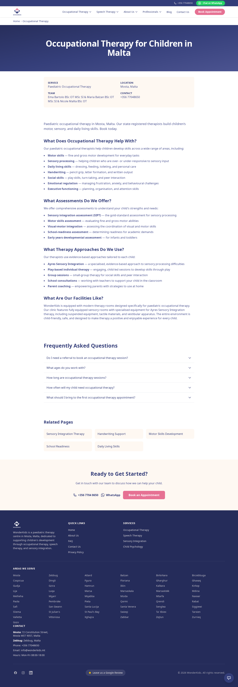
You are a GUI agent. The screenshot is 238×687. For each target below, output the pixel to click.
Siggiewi (197, 606)
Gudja (16, 585)
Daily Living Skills (109, 446)
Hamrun (89, 585)
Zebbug (53, 575)
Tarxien (196, 611)
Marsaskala (127, 591)
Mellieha (18, 596)
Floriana (125, 580)
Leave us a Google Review (108, 672)
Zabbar (124, 617)
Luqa (52, 591)
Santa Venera (128, 606)
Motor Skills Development (166, 434)
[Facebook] (15, 672)
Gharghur (162, 580)
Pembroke (54, 601)
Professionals (150, 11)
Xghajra (89, 617)
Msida (124, 596)
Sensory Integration (134, 541)
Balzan (124, 575)
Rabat (195, 601)
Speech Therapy (106, 11)
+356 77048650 (185, 3)
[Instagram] (23, 672)
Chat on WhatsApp (212, 3)
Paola (16, 601)
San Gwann (55, 606)
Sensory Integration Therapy (65, 434)
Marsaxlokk (162, 591)
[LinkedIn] (30, 672)
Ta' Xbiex (161, 611)
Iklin (122, 585)
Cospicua (18, 580)
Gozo (16, 622)
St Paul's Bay (92, 611)
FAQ (70, 541)
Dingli (52, 580)
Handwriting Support (112, 434)
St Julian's (54, 611)
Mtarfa (160, 596)
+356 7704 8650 (88, 495)
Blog (169, 12)
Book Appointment (209, 11)
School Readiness (58, 446)
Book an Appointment (144, 495)
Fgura (88, 580)
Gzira (52, 585)
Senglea (161, 606)
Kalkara (160, 585)
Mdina (195, 591)
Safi (15, 606)
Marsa (88, 591)
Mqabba (89, 596)
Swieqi (124, 611)
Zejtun (160, 617)
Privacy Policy (76, 552)
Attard (88, 575)
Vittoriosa (54, 617)
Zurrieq (196, 617)
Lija (15, 591)
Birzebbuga (199, 575)
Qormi (124, 601)
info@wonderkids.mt (33, 650)
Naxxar (196, 596)
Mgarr (52, 596)
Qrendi (160, 601)
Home (16, 21)
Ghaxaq (196, 580)
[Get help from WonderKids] (229, 678)
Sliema (17, 611)
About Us (129, 11)
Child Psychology (133, 546)
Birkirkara (161, 575)
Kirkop (195, 585)
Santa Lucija (92, 606)
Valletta (17, 617)
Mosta (16, 575)
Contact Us (183, 12)
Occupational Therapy (75, 11)
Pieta (87, 601)
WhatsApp (113, 495)
